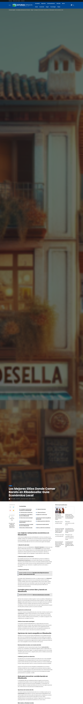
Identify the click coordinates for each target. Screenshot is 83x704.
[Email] (13, 510)
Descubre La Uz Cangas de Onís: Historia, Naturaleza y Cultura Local (12, 525)
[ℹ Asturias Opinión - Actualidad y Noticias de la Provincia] (22, 5)
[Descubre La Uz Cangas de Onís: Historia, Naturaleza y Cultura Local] (12, 519)
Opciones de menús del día (43, 524)
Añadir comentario (32, 498)
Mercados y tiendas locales (26, 527)
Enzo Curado (13, 498)
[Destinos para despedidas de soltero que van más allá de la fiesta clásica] (59, 510)
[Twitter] (13, 507)
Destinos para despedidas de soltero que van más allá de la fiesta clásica (59, 517)
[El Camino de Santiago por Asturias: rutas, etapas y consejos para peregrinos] (59, 524)
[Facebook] (10, 507)
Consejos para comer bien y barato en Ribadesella (25, 515)
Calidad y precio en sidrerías (43, 521)
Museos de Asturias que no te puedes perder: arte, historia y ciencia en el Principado (59, 544)
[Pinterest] (10, 510)
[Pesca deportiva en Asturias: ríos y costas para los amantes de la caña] (69, 524)
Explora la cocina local (42, 514)
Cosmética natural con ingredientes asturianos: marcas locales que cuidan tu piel (69, 544)
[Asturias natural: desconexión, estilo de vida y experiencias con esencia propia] (69, 510)
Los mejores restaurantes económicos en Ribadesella (25, 510)
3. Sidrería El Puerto (41, 512)
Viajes (10, 485)
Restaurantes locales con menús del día (25, 522)
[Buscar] (73, 5)
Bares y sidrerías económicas (43, 527)
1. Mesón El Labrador (41, 509)
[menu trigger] (10, 5)
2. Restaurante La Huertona (26, 512)
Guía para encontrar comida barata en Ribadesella (26, 525)
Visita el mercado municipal (26, 517)
